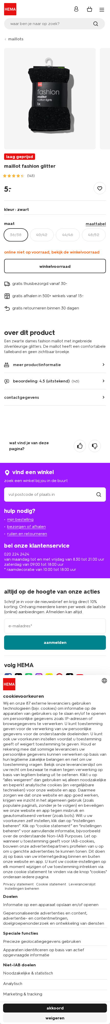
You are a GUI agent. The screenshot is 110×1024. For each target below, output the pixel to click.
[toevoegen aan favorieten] (100, 188)
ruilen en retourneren (27, 533)
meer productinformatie (37, 364)
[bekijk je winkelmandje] (89, 9)
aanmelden (55, 642)
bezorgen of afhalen (26, 526)
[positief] (80, 446)
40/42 (41, 234)
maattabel (96, 223)
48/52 (93, 234)
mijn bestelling (20, 519)
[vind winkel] (99, 494)
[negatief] (95, 446)
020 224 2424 (16, 554)
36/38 (15, 234)
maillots (16, 39)
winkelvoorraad (55, 266)
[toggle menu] (102, 10)
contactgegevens (21, 397)
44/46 (67, 234)
